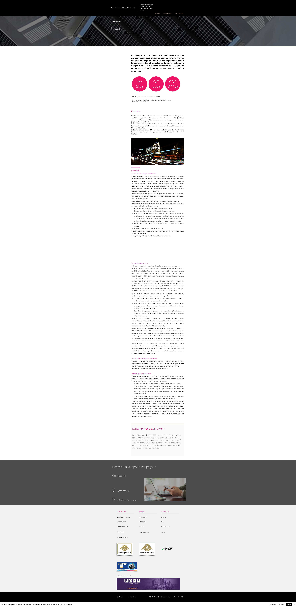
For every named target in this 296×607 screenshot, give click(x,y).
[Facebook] (178, 596)
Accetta (289, 604)
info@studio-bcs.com (128, 500)
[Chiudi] (294, 604)
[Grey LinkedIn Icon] (174, 596)
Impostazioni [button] (273, 604)
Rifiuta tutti (281, 604)
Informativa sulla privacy (67, 604)
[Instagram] (182, 596)
